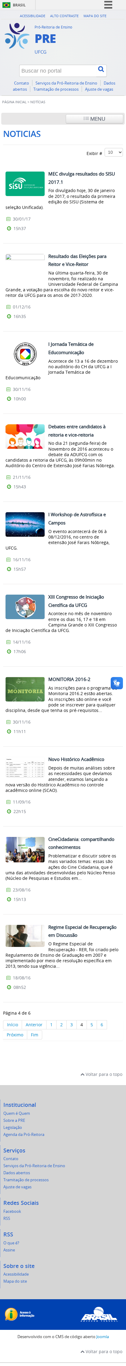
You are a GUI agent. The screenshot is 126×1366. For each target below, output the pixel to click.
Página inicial (14, 102)
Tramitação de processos (56, 89)
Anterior (34, 1024)
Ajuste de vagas (99, 89)
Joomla (102, 1336)
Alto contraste (64, 15)
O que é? (11, 1243)
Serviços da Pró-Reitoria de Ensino (66, 83)
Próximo (15, 1035)
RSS (6, 1218)
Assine (9, 1250)
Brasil (19, 5)
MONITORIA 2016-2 (69, 679)
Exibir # (96, 153)
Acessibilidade (32, 15)
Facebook (12, 1211)
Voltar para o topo (103, 1074)
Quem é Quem (16, 1113)
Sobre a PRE (14, 1120)
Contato (21, 83)
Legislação (12, 1127)
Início (12, 1024)
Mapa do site (94, 15)
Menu (97, 118)
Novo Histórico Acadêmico (76, 759)
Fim (34, 1035)
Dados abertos (16, 1172)
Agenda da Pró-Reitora (23, 1134)
